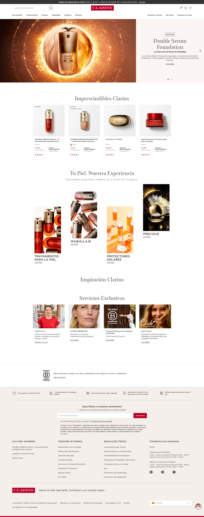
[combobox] (171, 503)
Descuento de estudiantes (115, 477)
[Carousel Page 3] (171, 79)
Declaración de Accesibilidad (25, 507)
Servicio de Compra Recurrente (71, 464)
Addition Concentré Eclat (23, 454)
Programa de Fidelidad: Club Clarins (119, 460)
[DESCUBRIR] (68, 50)
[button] (198, 506)
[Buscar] (51, 8)
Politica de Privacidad (102, 421)
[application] (49, 326)
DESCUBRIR (170, 64)
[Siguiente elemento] (200, 50)
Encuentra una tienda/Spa (115, 473)
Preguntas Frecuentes (67, 468)
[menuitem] (180, 8)
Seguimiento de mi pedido (69, 447)
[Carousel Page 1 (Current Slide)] (168, 79)
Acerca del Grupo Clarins (115, 447)
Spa (105, 468)
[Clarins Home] (102, 8)
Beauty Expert (64, 473)
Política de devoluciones (68, 451)
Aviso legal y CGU (113, 503)
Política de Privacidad (92, 503)
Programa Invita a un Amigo (116, 464)
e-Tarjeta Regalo (65, 460)
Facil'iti (127, 503)
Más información (59, 377)
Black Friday (17, 458)
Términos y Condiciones (70, 503)
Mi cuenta (62, 477)
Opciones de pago (66, 456)
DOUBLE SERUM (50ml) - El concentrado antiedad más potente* (30, 448)
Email (152, 447)
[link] (47, 262)
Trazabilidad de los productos (117, 456)
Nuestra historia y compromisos (118, 451)
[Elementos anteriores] (3, 50)
